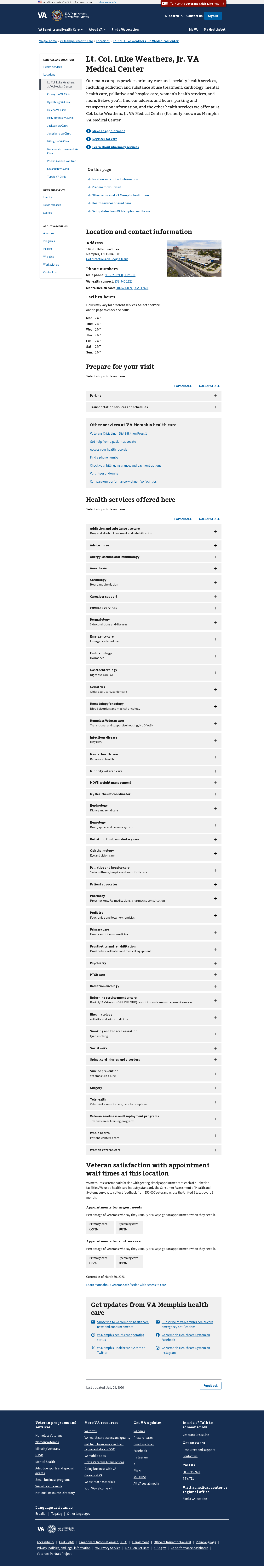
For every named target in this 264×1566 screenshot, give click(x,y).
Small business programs (52, 1480)
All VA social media (146, 1483)
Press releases (143, 1438)
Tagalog (56, 1513)
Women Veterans (47, 1442)
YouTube (140, 1477)
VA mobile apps (95, 1456)
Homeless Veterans (48, 1435)
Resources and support (199, 1450)
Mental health (45, 1462)
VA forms (90, 1431)
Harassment (140, 1542)
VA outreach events (48, 1486)
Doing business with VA (100, 1469)
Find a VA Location (125, 29)
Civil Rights (66, 1542)
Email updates (144, 1444)
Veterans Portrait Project (54, 1554)
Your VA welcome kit (98, 1488)
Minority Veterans (47, 1449)
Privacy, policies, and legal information (63, 1548)
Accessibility (45, 1542)
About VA (95, 29)
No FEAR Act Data (137, 1548)
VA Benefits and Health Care (59, 29)
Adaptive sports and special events (54, 1470)
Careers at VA (93, 1475)
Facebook (140, 1451)
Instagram (141, 1457)
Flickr (137, 1470)
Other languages (78, 1513)
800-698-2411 (191, 1472)
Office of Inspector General (172, 1542)
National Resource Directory (55, 1493)
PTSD (39, 1455)
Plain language (206, 1542)
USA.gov (160, 1548)
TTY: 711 (188, 1478)
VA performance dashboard (189, 1548)
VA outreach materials (99, 1482)
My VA (193, 29)
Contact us (194, 16)
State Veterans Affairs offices (104, 1462)
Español (40, 1513)
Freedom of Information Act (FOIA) (103, 1542)
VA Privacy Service (107, 1548)
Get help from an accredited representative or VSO (103, 1446)
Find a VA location (195, 1499)
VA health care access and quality (107, 1438)
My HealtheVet (215, 29)
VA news (139, 1431)
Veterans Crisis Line (196, 1435)
